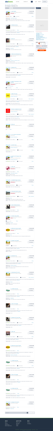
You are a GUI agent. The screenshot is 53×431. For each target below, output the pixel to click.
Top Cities (28, 422)
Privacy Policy (17, 429)
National (17, 424)
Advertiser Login (18, 422)
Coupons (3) (32, 196)
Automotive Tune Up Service (40, 39)
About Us (6, 422)
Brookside (16, 173)
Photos (32, 16)
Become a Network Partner (8, 425)
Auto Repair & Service (17, 12)
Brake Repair (38, 35)
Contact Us (6, 423)
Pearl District (12, 60)
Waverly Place (12, 408)
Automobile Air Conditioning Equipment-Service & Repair (22, 83)
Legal (37, 429)
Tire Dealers (16, 68)
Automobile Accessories (39, 36)
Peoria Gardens (12, 173)
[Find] (32, 1)
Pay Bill (17, 425)
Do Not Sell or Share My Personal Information (25, 429)
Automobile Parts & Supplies (21, 273)
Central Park (15, 60)
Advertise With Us (7, 424)
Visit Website (31, 26)
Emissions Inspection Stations (18, 192)
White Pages (17, 423)
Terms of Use (33, 429)
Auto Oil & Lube (13, 12)
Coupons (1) (32, 114)
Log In (36, 1)
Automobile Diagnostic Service (40, 37)
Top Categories (29, 423)
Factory (19, 60)
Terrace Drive (12, 48)
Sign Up (39, 1)
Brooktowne (12, 265)
